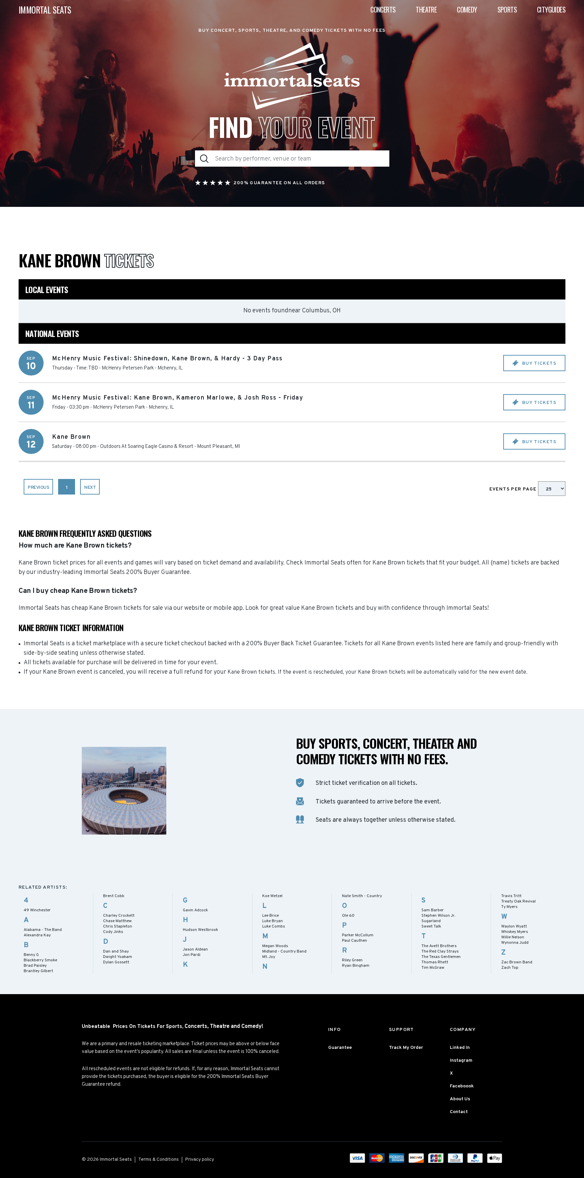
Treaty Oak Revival (518, 901)
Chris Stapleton (117, 926)
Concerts (382, 9)
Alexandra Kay (37, 935)
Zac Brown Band (516, 962)
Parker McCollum (357, 935)
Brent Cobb (113, 896)
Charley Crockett (119, 915)
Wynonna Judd (515, 942)
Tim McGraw (432, 967)
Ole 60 (348, 915)
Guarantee (340, 1048)
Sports (507, 9)
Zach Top (509, 967)
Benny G (31, 955)
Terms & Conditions (158, 1159)
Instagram (461, 1060)
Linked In (460, 1048)
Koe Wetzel (272, 896)
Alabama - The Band (43, 930)
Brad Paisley (35, 965)
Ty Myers (509, 907)
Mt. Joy (268, 957)
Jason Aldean (195, 949)
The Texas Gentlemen (441, 957)
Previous (38, 487)
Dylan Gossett (116, 962)
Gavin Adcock (195, 910)
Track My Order (406, 1048)
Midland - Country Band (284, 951)
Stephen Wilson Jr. (438, 915)
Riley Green (352, 960)
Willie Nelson (512, 937)
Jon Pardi (191, 955)
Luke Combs (273, 926)
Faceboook (462, 1086)
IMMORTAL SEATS (45, 9)
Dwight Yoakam (117, 957)
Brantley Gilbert (38, 971)
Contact (459, 1112)
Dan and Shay (116, 951)
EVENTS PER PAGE (513, 489)
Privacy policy (199, 1159)
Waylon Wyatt (514, 926)
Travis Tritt (511, 896)
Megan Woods (275, 946)
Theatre (426, 9)
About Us (460, 1099)
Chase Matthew (117, 921)
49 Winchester (37, 910)
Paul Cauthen (354, 940)
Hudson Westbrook (200, 930)
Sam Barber (432, 910)
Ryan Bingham (355, 965)
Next (90, 487)
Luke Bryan (272, 921)
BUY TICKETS (538, 363)
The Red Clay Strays (440, 951)
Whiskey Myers (514, 932)
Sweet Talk (431, 926)
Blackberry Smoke (40, 960)
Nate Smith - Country (362, 896)
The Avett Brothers (439, 946)
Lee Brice (270, 915)
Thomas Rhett (434, 962)
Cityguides (551, 9)
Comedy (467, 9)
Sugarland (431, 921)
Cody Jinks (113, 932)
